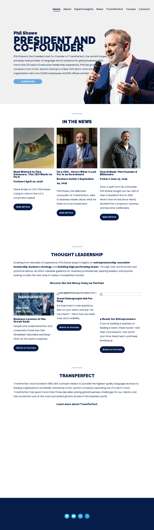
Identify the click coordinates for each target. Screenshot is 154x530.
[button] (28, 81)
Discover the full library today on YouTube (77, 283)
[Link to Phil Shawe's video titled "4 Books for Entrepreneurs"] (120, 294)
